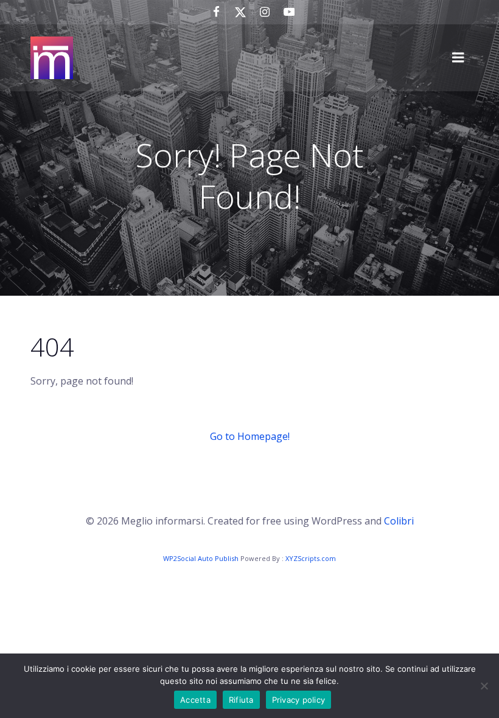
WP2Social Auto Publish (201, 558)
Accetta (195, 700)
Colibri (399, 521)
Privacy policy (299, 700)
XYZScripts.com (310, 558)
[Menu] (458, 57)
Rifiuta (241, 700)
